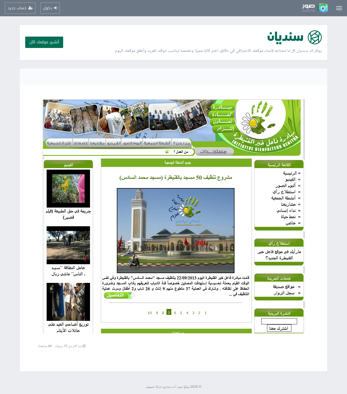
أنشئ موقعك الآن (44, 42)
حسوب (150, 387)
